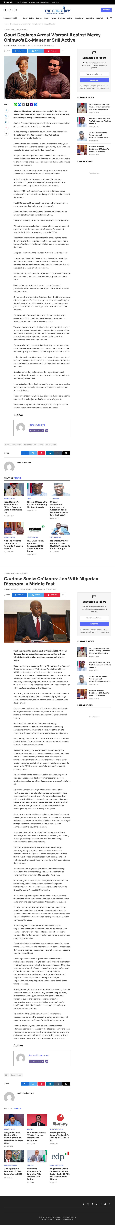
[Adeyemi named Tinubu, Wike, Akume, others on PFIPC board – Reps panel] (14, 1120)
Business (39, 18)
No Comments (38, 45)
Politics (31, 18)
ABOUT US (99, 18)
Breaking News (9, 498)
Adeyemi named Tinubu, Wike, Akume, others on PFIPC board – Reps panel (13, 1137)
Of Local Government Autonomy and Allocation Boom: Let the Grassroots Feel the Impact (59, 508)
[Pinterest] (6, 127)
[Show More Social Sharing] (63, 51)
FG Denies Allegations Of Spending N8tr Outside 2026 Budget (34, 1174)
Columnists (90, 18)
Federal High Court (30, 444)
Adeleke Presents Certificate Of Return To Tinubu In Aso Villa (13, 545)
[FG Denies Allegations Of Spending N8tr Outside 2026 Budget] (37, 1156)
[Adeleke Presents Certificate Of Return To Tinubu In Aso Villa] (14, 528)
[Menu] (111, 18)
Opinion (70, 18)
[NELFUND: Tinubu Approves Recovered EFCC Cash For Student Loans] (37, 528)
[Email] (6, 133)
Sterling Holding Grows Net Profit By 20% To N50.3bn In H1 (59, 1136)
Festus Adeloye (11, 45)
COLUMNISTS (54, 498)
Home (25, 18)
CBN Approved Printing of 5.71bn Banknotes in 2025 (13, 1171)
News (46, 18)
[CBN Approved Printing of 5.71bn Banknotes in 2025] (14, 1156)
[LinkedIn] (6, 122)
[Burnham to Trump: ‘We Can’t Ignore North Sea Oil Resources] (37, 1120)
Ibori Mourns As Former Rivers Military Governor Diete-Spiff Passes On (13, 507)
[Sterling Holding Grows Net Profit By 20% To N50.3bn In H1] (60, 1120)
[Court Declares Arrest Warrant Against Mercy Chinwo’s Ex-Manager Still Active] (37, 77)
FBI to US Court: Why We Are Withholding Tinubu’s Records (38, 2)
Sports (54, 18)
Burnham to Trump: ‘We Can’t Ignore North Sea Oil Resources (36, 1136)
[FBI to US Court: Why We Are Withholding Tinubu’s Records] (37, 489)
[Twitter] (6, 116)
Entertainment (79, 18)
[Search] (107, 18)
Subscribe (106, 10)
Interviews (61, 18)
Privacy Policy (95, 88)
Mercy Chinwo (51, 444)
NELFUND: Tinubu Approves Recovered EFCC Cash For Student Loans (35, 546)
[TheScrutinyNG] (57, 9)
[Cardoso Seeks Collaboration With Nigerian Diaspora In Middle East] (37, 621)
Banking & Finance (56, 1129)
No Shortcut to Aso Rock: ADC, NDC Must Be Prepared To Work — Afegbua (60, 545)
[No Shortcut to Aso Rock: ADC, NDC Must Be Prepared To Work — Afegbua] (60, 528)
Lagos (41, 444)
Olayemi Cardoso (16, 1075)
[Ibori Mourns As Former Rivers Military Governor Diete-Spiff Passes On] (14, 489)
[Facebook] (6, 110)
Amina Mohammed (12, 589)
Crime (29, 498)
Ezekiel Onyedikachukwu (13, 444)
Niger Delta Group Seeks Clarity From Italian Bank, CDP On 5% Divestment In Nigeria (60, 1174)
